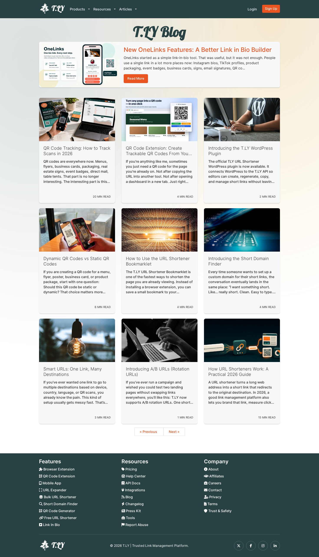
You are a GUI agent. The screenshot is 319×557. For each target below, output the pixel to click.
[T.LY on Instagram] (263, 545)
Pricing (131, 469)
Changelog (134, 504)
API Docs (132, 483)
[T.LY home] (52, 9)
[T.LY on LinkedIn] (275, 545)
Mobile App (51, 483)
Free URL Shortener (60, 518)
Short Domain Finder (60, 504)
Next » (174, 431)
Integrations (134, 490)
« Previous (149, 431)
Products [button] (78, 9)
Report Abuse (136, 525)
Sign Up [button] (271, 9)
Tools (130, 518)
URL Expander (54, 490)
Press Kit (133, 511)
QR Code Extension (58, 476)
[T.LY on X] (238, 545)
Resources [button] (102, 9)
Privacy (214, 497)
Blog (129, 497)
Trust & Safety (219, 511)
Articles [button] (126, 9)
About (213, 469)
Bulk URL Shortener (59, 497)
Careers (214, 483)
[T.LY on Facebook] (251, 545)
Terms (212, 504)
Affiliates (216, 476)
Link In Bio (51, 525)
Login (252, 9)
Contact (214, 490)
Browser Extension (59, 469)
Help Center (135, 476)
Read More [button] (135, 78)
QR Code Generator (58, 511)
